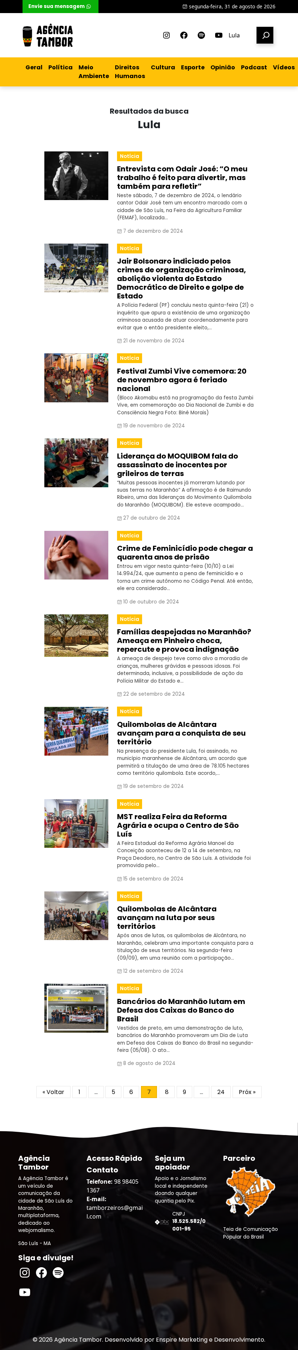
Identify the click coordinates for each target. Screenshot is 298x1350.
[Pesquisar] (265, 35)
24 (221, 1092)
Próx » (247, 1092)
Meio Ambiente (93, 71)
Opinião (222, 67)
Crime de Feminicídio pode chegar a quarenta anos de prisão (185, 552)
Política (60, 67)
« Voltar (53, 1092)
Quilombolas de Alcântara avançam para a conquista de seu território (181, 733)
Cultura (163, 67)
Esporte (193, 67)
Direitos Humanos (130, 71)
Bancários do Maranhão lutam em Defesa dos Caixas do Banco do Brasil (181, 1010)
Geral (34, 67)
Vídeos (284, 67)
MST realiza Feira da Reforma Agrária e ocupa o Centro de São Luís (178, 825)
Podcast (254, 67)
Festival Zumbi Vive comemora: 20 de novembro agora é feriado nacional (181, 380)
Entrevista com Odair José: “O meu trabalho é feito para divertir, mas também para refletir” (182, 177)
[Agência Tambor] (48, 35)
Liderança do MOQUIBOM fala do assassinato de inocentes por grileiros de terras (177, 465)
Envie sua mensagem (56, 6)
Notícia (129, 156)
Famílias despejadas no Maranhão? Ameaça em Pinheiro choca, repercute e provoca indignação (184, 640)
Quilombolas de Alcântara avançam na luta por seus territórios (167, 917)
